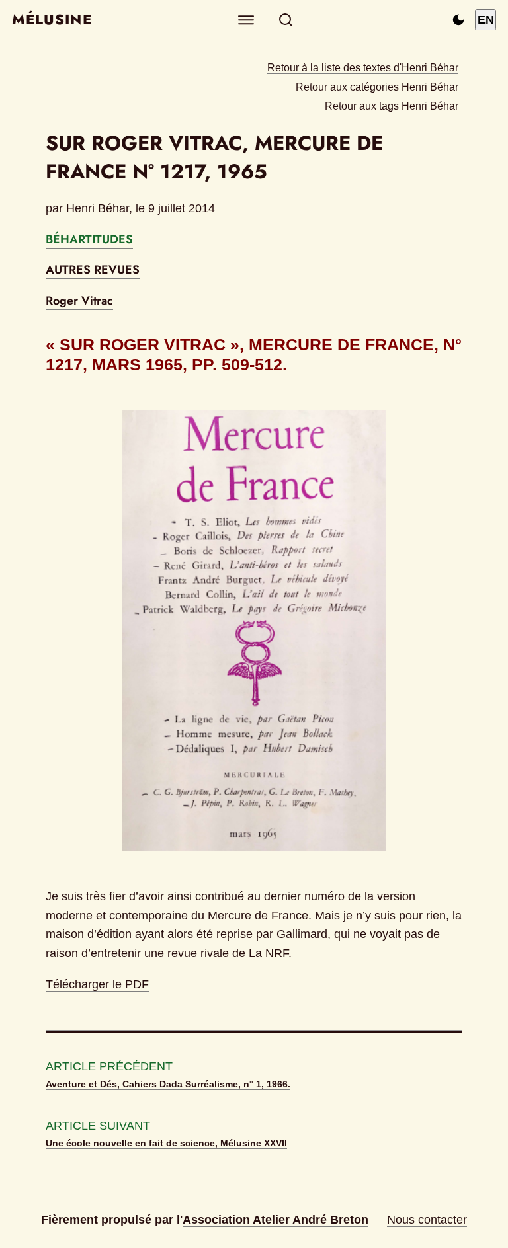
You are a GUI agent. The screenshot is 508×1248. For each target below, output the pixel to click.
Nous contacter (427, 1219)
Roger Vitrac (79, 300)
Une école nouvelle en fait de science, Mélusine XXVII (166, 1143)
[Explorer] (246, 20)
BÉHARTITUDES (89, 239)
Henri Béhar (97, 208)
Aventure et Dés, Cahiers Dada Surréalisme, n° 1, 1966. (168, 1084)
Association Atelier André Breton (275, 1219)
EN (486, 19)
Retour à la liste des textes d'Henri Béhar (362, 67)
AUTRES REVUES (93, 269)
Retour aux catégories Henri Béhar (377, 87)
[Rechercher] (286, 20)
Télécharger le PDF (97, 984)
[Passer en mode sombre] (458, 19)
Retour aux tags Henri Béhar (391, 106)
